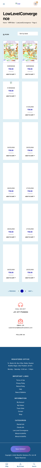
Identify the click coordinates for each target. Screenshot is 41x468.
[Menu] (5, 3)
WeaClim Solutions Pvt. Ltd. (25, 455)
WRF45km (11, 23)
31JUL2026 (30, 107)
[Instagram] (26, 337)
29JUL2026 (30, 147)
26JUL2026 (11, 269)
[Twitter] (22, 337)
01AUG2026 (11, 88)
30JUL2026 (11, 147)
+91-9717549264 (20, 311)
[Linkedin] (19, 337)
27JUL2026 (30, 188)
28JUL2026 (11, 188)
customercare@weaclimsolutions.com (20, 328)
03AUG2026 (11, 66)
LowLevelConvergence (23, 23)
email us (20, 325)
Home (5, 23)
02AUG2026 (30, 66)
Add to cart (10, 74)
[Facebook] (15, 337)
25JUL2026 (30, 269)
